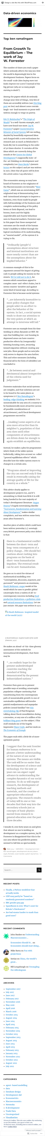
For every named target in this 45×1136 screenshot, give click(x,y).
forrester (11, 854)
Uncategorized (12, 1114)
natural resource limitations (20, 602)
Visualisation (12, 1117)
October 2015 (12, 1015)
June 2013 (10, 1044)
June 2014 (10, 1021)
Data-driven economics (19, 13)
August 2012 (11, 1063)
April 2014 (10, 1024)
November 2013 (13, 1031)
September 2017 (13, 989)
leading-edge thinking (13, 399)
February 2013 (12, 1050)
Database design (13, 1092)
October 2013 (12, 1034)
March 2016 (11, 1011)
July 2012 (10, 1066)
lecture (6, 167)
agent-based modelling (16, 1085)
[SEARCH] (39, 870)
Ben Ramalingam (25, 396)
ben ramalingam (9, 851)
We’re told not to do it (21, 277)
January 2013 (11, 1053)
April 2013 (10, 1047)
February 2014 (12, 1027)
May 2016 (10, 1005)
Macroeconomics (13, 1101)
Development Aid (32, 849)
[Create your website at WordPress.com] (22, 2)
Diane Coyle (19, 727)
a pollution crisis (32, 599)
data (8, 1088)
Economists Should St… (21, 942)
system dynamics (31, 854)
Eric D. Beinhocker (11, 119)
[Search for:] (20, 870)
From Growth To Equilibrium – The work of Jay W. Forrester (18, 55)
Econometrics (12, 1098)
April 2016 (10, 1008)
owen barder (20, 854)
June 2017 (10, 995)
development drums (25, 851)
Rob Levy (10, 849)
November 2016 (13, 1002)
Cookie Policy (12, 1126)
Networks (10, 1104)
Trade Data (11, 1111)
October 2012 (12, 1060)
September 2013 (13, 1037)
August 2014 (11, 1018)
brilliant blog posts (12, 720)
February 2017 (12, 998)
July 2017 (10, 992)
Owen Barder (23, 164)
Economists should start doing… (25, 946)
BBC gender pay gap (15, 903)
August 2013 (11, 1040)
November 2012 (13, 1056)
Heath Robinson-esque (14, 586)
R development (13, 1108)
